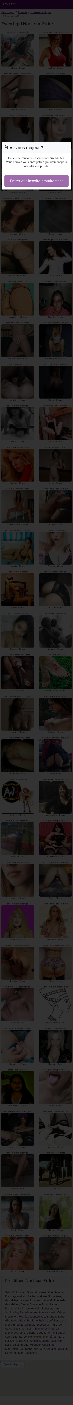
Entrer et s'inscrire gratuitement (36, 181)
